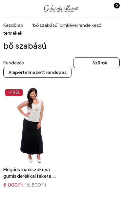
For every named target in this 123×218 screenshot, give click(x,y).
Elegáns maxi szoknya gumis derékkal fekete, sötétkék (27, 175)
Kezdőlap (13, 25)
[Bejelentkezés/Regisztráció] (98, 9)
